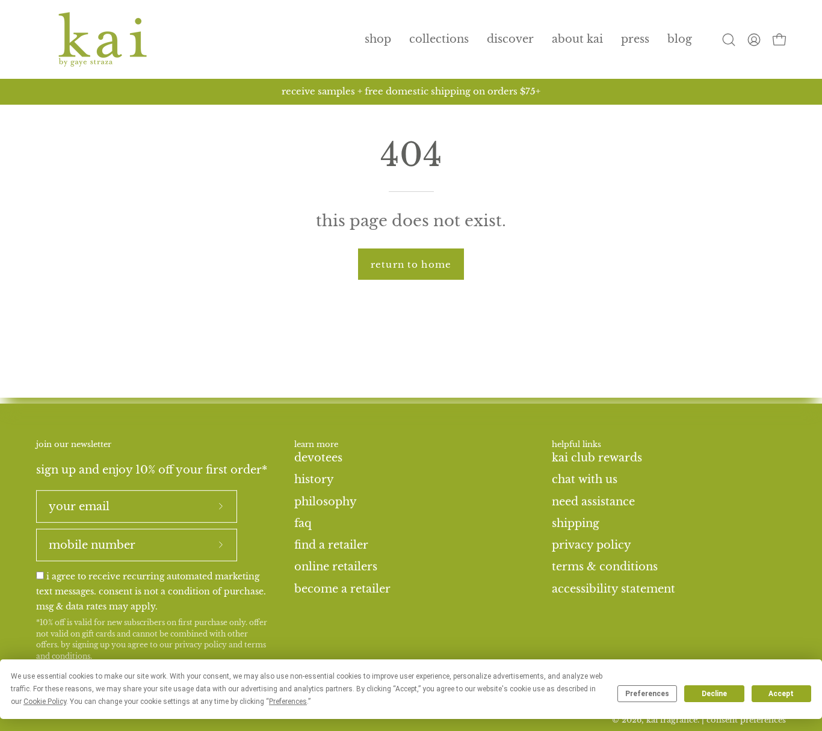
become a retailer (342, 588)
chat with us (584, 479)
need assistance (593, 501)
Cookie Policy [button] (44, 701)
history (314, 479)
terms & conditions (605, 566)
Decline (714, 693)
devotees (318, 457)
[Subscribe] (221, 506)
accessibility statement (613, 588)
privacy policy (201, 644)
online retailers (335, 566)
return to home (411, 264)
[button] (439, 39)
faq (303, 522)
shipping (575, 522)
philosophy (325, 501)
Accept (781, 693)
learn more (316, 444)
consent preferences (746, 720)
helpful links (576, 444)
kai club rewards (597, 457)
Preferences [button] (288, 701)
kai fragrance (671, 720)
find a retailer (331, 544)
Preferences (647, 693)
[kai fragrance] (102, 39)
